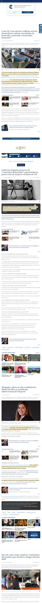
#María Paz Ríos (5, 514)
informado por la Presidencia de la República (19, 465)
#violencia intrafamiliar (19, 347)
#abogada (13, 512)
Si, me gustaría (28, 12)
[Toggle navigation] (1, 1)
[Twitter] (21, 156)
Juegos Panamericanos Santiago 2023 (12, 497)
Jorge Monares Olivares (8, 559)
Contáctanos (21, 165)
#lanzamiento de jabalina (31, 512)
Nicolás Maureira (7, 394)
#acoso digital (27, 347)
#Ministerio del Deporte (21, 512)
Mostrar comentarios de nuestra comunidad (21, 138)
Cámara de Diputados (23, 205)
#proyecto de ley (10, 347)
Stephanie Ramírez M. (8, 177)
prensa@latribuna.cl (29, 161)
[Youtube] (36, 156)
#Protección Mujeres (6, 349)
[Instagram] (29, 156)
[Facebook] (13, 156)
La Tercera (27, 221)
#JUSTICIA (4, 347)
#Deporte (4, 512)
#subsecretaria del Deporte (14, 514)
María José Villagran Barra (9, 40)
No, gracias (14, 12)
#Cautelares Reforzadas (35, 347)
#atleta (9, 512)
